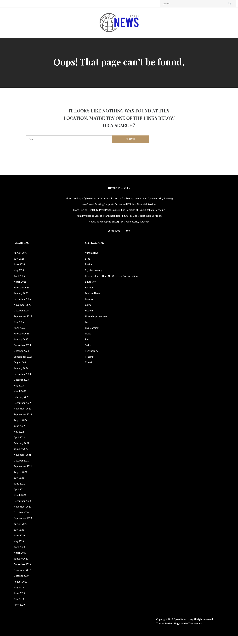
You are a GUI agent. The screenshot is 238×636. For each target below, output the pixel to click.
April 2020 (19, 546)
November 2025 (22, 304)
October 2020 (21, 512)
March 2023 (20, 391)
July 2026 (19, 258)
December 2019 (22, 564)
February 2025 (21, 333)
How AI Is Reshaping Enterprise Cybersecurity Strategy (119, 221)
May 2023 (19, 385)
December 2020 (22, 500)
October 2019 (21, 575)
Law (87, 322)
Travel (88, 362)
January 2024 (21, 368)
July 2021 (19, 477)
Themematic (195, 623)
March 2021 (20, 495)
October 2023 (21, 379)
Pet (87, 339)
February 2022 (21, 443)
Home (127, 230)
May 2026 (19, 270)
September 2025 (23, 316)
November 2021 (22, 454)
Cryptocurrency (93, 270)
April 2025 (19, 327)
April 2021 (19, 489)
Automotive (91, 252)
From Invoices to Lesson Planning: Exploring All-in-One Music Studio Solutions (119, 215)
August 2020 (20, 523)
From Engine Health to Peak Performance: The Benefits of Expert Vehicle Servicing (119, 209)
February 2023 (21, 397)
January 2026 (21, 293)
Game (88, 304)
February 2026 (21, 287)
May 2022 (19, 431)
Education (90, 281)
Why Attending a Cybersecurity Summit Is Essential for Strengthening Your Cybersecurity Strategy (119, 198)
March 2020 (20, 552)
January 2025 (21, 339)
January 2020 (21, 558)
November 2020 (22, 506)
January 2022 (21, 448)
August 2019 (20, 581)
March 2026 (20, 281)
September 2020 (23, 518)
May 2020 (19, 541)
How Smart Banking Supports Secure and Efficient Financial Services (119, 204)
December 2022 (22, 402)
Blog (87, 258)
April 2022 (19, 437)
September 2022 (23, 414)
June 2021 (19, 483)
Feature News (92, 293)
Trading (89, 356)
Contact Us (114, 230)
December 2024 (22, 345)
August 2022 (20, 420)
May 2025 (19, 322)
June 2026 (19, 264)
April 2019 (19, 604)
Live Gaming (92, 327)
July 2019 (19, 587)
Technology (91, 350)
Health (89, 310)
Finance (89, 299)
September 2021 (23, 466)
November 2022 (22, 408)
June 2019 (19, 593)
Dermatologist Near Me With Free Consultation (111, 276)
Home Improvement (96, 316)
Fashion (89, 287)
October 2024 (21, 350)
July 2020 (19, 529)
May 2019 (19, 599)
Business (90, 264)
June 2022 (19, 425)
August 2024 (20, 362)
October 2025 (21, 310)
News (88, 333)
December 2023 (22, 374)
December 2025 (22, 299)
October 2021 (21, 460)
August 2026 (20, 252)
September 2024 (23, 356)
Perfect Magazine (175, 623)
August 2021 (20, 472)
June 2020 (19, 535)
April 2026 (19, 276)
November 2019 (22, 570)
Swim (88, 345)
